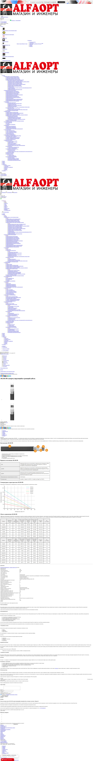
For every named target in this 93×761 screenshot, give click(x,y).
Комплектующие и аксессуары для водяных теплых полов (17, 109)
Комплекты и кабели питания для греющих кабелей (16, 84)
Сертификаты (2, 728)
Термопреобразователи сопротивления (14, 117)
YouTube (4, 359)
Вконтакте (5, 355)
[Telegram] (10, 376)
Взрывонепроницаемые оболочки (11, 95)
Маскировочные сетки (10, 133)
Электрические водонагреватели (13, 147)
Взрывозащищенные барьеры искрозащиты (13, 97)
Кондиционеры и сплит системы (13, 306)
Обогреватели (6, 125)
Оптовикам (2, 734)
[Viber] (6, 376)
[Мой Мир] (3, 376)
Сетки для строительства (10, 130)
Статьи (3, 163)
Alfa (7, 422)
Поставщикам (2, 726)
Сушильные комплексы (12, 155)
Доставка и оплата (7, 165)
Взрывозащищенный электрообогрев (12, 91)
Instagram (3, 746)
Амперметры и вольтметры (10, 124)
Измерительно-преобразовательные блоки (15, 89)
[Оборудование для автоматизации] (9, 54)
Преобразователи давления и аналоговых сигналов (16, 119)
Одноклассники (6, 360)
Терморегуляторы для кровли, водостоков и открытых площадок (17, 114)
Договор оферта (3, 730)
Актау (5, 204)
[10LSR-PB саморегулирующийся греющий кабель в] (12, 399)
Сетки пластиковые (7, 129)
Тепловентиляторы (11, 157)
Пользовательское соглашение (5, 729)
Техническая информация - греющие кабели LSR (8, 567)
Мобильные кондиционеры (12, 142)
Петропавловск (6, 208)
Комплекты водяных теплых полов (14, 108)
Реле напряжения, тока (8, 121)
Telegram (4, 358)
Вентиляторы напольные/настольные (14, 160)
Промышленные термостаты (13, 116)
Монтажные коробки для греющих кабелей (15, 80)
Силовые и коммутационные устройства (13, 137)
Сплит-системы (10, 141)
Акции (1, 732)
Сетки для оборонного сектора (11, 132)
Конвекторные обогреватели (11, 126)
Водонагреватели (9, 146)
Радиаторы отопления (9, 153)
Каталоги (5, 169)
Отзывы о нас (2, 739)
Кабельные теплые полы (12, 104)
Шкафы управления (11, 88)
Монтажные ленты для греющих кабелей (15, 82)
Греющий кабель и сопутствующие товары (11, 76)
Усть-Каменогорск (7, 210)
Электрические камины (10, 152)
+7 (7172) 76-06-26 (3, 21)
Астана (5, 207)
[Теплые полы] (9, 36)
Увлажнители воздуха (11, 149)
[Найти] (0, 177)
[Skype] (9, 376)
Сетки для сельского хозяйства (11, 131)
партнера (56, 668)
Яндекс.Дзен (5, 362)
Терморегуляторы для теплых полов (12, 112)
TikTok (3, 752)
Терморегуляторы (7, 111)
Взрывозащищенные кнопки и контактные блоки (14, 99)
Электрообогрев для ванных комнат (12, 110)
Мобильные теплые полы (12, 106)
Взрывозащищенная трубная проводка (12, 100)
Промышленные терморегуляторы (12, 115)
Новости (3, 162)
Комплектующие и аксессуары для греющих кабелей (17, 224)
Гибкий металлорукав (9, 98)
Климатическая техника (8, 140)
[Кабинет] (0, 25)
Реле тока (7, 123)
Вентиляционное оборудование (11, 156)
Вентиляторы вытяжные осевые (13, 159)
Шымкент (6, 209)
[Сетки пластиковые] (9, 51)
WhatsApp (5, 361)
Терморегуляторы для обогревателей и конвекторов (14, 113)
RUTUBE (5, 366)
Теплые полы (6, 101)
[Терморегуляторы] (9, 40)
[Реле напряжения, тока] (9, 43)
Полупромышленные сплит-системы (14, 144)
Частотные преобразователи (11, 139)
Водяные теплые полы (10, 107)
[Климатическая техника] (9, 58)
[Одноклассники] (2, 376)
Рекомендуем (2, 736)
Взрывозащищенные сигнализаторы (12, 93)
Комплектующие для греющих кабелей (14, 85)
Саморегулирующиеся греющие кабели (12, 77)
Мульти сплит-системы (12, 143)
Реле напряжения (9, 122)
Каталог (3, 75)
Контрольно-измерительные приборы (14, 118)
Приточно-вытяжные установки (13, 158)
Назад (5, 201)
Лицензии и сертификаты (8, 167)
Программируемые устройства (11, 136)
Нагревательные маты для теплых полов (15, 103)
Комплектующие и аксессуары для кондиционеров (16, 145)
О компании (4, 164)
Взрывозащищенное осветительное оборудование (14, 94)
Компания (2, 725)
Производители (3, 735)
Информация (2, 731)
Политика (6, 168)
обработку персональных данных (11, 694)
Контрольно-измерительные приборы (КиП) (13, 135)
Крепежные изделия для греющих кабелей (15, 83)
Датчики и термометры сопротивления (12, 138)
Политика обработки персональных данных (7, 727)
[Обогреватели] (9, 47)
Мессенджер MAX (6, 365)
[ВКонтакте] (1, 376)
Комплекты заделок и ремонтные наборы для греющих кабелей (18, 81)
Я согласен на (9, 694)
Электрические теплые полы (11, 102)
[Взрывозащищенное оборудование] (9, 32)
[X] (5, 376)
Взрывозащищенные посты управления (12, 92)
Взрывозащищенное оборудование (10, 90)
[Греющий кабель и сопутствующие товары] (9, 29)
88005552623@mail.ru (4, 742)
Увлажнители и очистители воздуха (12, 148)
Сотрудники (6, 166)
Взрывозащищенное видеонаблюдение (12, 96)
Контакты (4, 170)
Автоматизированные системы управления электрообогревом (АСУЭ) (20, 87)
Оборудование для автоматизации (11, 296)
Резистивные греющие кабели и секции (12, 78)
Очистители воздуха (11, 150)
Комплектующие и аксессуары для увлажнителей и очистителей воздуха (20, 151)
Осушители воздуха (9, 154)
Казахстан (6, 203)
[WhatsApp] (7, 376)
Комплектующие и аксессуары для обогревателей (14, 128)
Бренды (3, 161)
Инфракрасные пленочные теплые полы (15, 105)
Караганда (6, 206)
